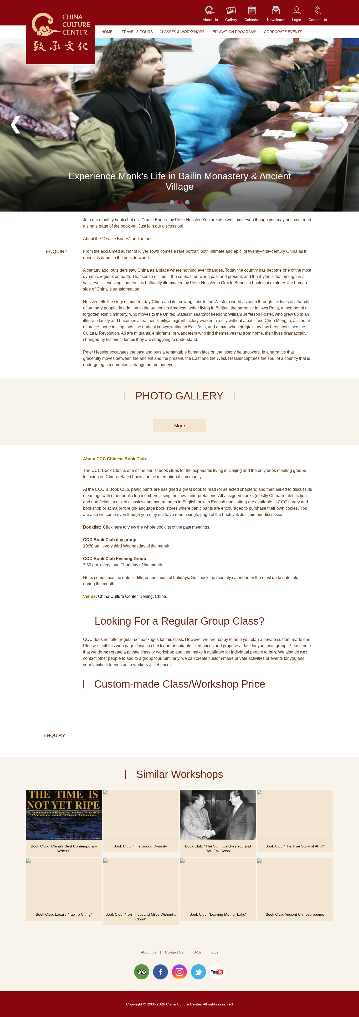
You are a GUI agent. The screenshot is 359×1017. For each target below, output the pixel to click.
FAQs (197, 952)
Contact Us (174, 952)
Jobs (214, 952)
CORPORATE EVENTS (283, 32)
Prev (15, 125)
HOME (106, 32)
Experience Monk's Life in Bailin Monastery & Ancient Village (179, 181)
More (179, 425)
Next (343, 125)
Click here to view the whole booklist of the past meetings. (156, 527)
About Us (148, 952)
